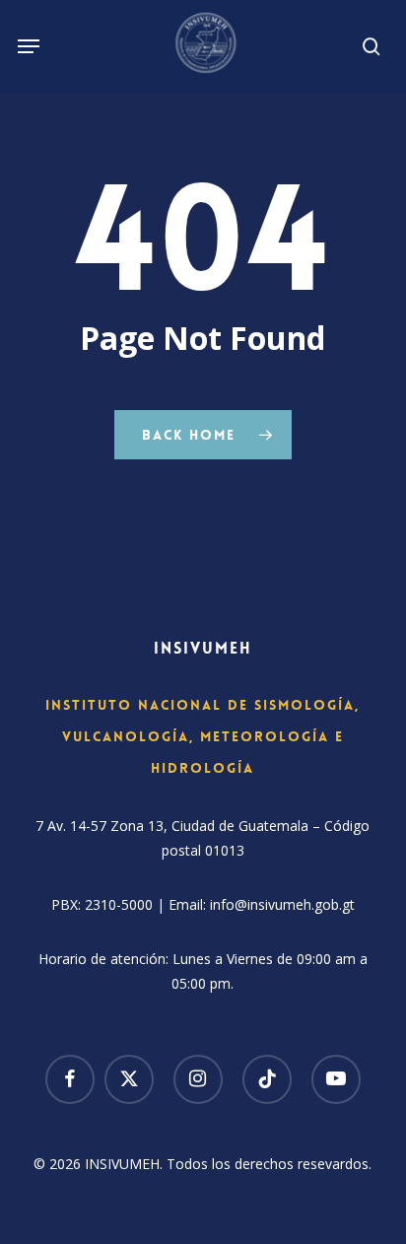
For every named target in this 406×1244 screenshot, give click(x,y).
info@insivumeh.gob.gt (282, 904)
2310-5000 (119, 904)
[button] (28, 46)
